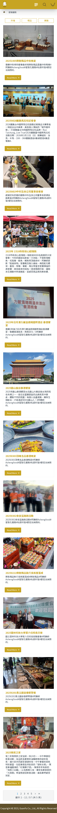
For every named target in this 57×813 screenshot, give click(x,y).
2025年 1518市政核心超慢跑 (20, 251)
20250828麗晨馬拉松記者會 (20, 120)
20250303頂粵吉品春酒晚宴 (20, 456)
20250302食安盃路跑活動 (19, 515)
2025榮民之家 (13, 752)
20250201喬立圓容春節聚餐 (20, 692)
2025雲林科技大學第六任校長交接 (24, 632)
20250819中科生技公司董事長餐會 (24, 191)
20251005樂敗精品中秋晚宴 (20, 60)
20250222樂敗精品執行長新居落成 (24, 572)
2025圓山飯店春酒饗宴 (17, 388)
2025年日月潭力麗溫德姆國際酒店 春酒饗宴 (27, 324)
